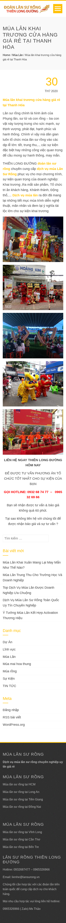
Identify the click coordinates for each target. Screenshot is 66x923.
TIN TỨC (9, 686)
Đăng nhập (11, 710)
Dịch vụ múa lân (25, 195)
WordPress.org (14, 724)
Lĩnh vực (9, 649)
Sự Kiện (9, 678)
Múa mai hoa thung (17, 664)
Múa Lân (17, 55)
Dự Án (7, 642)
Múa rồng (10, 671)
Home (6, 55)
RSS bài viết (12, 717)
